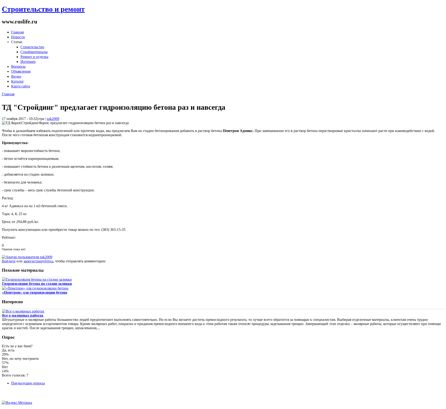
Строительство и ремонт (43, 9)
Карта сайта (20, 86)
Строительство (32, 47)
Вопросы (18, 66)
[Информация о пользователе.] (27, 257)
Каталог (17, 81)
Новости (18, 37)
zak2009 (53, 119)
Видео (16, 76)
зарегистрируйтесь (38, 261)
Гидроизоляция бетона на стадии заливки (37, 284)
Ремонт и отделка (34, 57)
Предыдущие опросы (28, 383)
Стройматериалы (34, 52)
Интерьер (28, 62)
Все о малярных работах (22, 315)
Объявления (20, 71)
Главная (17, 32)
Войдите (9, 261)
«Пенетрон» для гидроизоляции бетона (34, 292)
